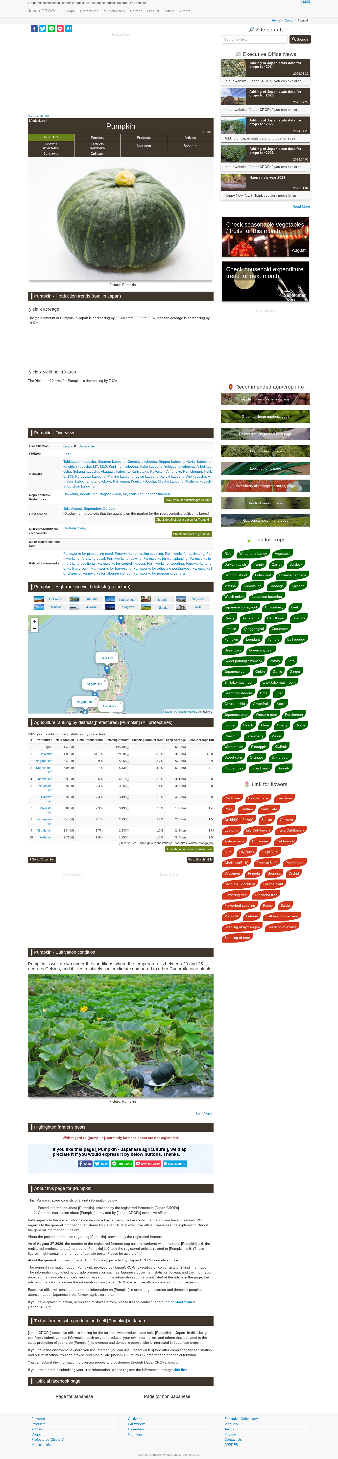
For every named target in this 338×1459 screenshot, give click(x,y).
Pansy (268, 905)
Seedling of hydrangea (242, 927)
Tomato (273, 639)
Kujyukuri (157, 471)
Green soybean (261, 650)
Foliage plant (273, 884)
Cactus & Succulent (239, 884)
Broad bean (260, 768)
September (92, 508)
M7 (95, 466)
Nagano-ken (85, 701)
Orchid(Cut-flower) (238, 820)
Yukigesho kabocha (179, 466)
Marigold (231, 916)
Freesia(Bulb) (267, 863)
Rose (228, 809)
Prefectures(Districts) (47, 1439)
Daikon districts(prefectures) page (265, 434)
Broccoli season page (265, 451)
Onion (260, 671)
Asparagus (250, 618)
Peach (248, 725)
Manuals (231, 1424)
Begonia (274, 873)
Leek (295, 607)
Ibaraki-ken (88, 494)
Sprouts (284, 768)
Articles (190, 137)
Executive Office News (241, 1419)
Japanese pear (236, 715)
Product (153, 11)
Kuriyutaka (140, 471)
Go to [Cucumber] (43, 859)
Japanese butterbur (267, 597)
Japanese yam (235, 671)
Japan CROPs (42, 10)
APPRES (231, 1445)
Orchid (294, 873)
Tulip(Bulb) (270, 852)
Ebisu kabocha (146, 476)
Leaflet (169, 711)
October (109, 508)
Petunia (252, 916)
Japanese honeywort (240, 607)
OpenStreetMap (187, 711)
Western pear (266, 715)
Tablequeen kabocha (79, 461)
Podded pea (233, 768)
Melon (276, 736)
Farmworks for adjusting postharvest (162, 568)
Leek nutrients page (265, 468)
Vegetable (86, 446)
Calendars (136, 1429)
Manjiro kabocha (120, 476)
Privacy (230, 1434)
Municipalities (114, 11)
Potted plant (295, 863)
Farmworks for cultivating (184, 554)
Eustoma (231, 830)
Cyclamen (232, 873)
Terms (229, 1429)
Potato (275, 661)
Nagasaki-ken (110, 494)
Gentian (247, 809)
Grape (300, 725)
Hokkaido (70, 494)
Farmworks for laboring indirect (107, 573)
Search (302, 39)
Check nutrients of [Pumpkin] (192, 534)
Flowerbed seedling (239, 905)
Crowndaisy (274, 607)
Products (144, 137)
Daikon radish (235, 564)
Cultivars (97, 154)
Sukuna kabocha (86, 471)
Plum (265, 725)
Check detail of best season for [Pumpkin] (183, 519)
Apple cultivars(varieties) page (265, 399)
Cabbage (276, 586)
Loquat (229, 725)
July (66, 508)
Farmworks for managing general (159, 573)
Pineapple (259, 747)
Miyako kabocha (170, 481)
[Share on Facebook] (34, 28)
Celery (229, 618)
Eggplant (253, 639)
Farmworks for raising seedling (139, 554)
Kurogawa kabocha (90, 476)
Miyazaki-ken (133, 494)
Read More (301, 206)
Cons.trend (51, 153)
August (76, 508)
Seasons (190, 146)
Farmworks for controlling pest (121, 563)
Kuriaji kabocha (199, 461)
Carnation (284, 798)
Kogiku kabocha (143, 481)
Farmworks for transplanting (166, 558)
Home (276, 20)
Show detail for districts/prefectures (188, 500)
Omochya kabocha (142, 461)
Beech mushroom (238, 693)
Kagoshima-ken (157, 494)
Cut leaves (260, 841)
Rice (227, 554)
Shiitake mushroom (239, 682)
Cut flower (232, 798)
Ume (263, 693)
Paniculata (269, 809)
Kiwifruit (281, 747)
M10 (103, 466)
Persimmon (294, 715)
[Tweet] (42, 28)
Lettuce (230, 629)
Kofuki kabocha (172, 476)
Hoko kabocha (151, 466)
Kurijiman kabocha (123, 466)
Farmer (136, 11)
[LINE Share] (51, 28)
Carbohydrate (74, 528)
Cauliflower (276, 618)
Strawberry (255, 736)
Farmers (97, 137)
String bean (280, 757)
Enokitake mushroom (279, 682)
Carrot (277, 564)
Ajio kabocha (196, 476)
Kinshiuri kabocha (77, 466)
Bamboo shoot (235, 575)
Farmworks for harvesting (111, 568)
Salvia (285, 905)
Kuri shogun (192, 471)
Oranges (257, 757)
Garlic (277, 671)
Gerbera (286, 820)
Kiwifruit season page (265, 503)
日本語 (305, 2)
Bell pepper (296, 639)
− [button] (34, 628)
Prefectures (89, 11)
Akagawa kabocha (115, 471)
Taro (291, 661)
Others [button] (186, 11)
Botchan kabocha (81, 486)
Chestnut (231, 736)
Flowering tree (235, 895)
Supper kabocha (172, 461)
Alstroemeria (234, 841)
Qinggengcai (254, 629)
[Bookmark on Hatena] (68, 28)
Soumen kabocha (111, 461)
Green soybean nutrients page (266, 416)
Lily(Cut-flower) (258, 830)
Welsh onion (234, 597)
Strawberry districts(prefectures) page (265, 486)
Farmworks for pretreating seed (88, 554)
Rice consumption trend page (265, 520)
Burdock (296, 564)
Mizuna (230, 586)
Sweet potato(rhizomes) (243, 661)
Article (169, 11)
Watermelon (233, 747)
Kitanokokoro (101, 481)
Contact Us (233, 1439)
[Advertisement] (121, 71)
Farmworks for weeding (165, 563)
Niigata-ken (94, 684)
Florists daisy (258, 798)
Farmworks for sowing (124, 558)
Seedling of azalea (282, 927)
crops (67, 446)
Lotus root (263, 575)
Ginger (295, 671)
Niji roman (121, 481)
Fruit (67, 454)
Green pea (232, 650)
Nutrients (144, 146)
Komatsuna (253, 586)
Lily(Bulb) (246, 852)
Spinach (298, 586)
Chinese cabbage (292, 575)
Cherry (282, 725)
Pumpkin (231, 639)
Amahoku (173, 471)
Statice (266, 820)
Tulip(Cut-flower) (291, 830)
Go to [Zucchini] (199, 859)
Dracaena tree (266, 895)
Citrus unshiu (234, 704)
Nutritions (135, 1434)
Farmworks (136, 1424)
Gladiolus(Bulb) (236, 863)
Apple (281, 704)
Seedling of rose (237, 938)
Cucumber (280, 629)
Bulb (227, 852)
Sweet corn (233, 757)
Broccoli (298, 618)
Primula (254, 873)
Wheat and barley (253, 554)
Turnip (259, 564)
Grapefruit (261, 704)
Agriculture (51, 137)
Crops (70, 11)
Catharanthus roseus (282, 916)
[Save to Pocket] (60, 28)
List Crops (204, 1113)
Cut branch (285, 841)
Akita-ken (106, 657)
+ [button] (34, 621)
